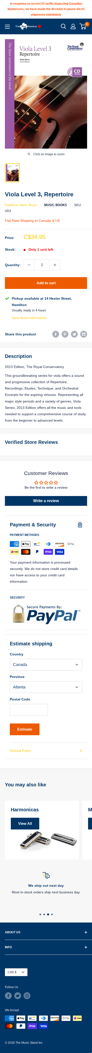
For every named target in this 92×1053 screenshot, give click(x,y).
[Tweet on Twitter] (74, 334)
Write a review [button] (46, 501)
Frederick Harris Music (21, 205)
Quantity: (13, 265)
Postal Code (20, 699)
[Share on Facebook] (55, 334)
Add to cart (46, 283)
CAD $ (12, 972)
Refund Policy (20, 751)
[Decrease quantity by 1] (29, 265)
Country (16, 654)
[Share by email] (83, 334)
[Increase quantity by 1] (55, 265)
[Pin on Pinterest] (65, 334)
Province (17, 677)
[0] (83, 26)
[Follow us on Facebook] (8, 995)
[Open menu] (7, 27)
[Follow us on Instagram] (27, 995)
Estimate (24, 729)
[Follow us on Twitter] (17, 995)
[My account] (73, 26)
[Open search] (63, 26)
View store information (29, 318)
